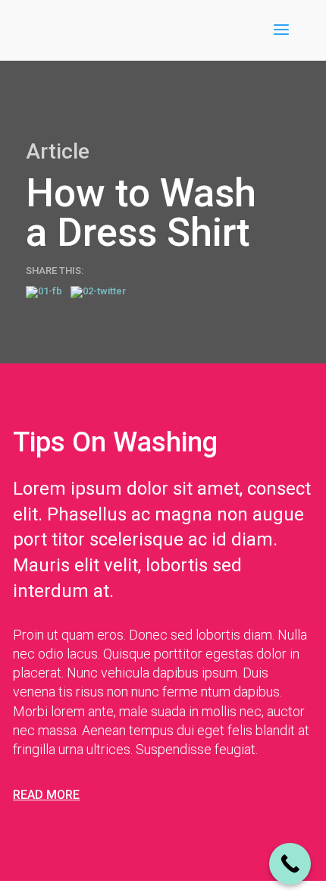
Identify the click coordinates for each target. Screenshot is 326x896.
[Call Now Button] (290, 864)
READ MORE (46, 795)
